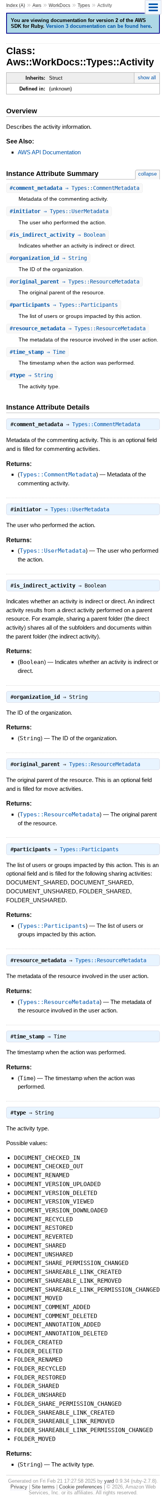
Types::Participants (89, 849)
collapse (147, 174)
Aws (36, 5)
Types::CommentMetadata (106, 424)
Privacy (18, 1487)
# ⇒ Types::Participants (64, 305)
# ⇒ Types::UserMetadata (59, 211)
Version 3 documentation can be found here (98, 26)
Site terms (43, 1487)
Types (84, 5)
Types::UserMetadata (80, 509)
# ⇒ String (48, 258)
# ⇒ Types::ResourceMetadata (74, 281)
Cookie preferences (80, 1487)
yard (109, 1481)
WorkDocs (59, 5)
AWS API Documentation (49, 152)
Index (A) (15, 5)
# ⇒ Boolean (57, 235)
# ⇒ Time (37, 352)
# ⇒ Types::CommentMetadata (74, 188)
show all (147, 77)
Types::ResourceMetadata (104, 764)
